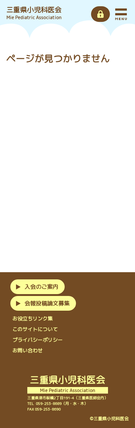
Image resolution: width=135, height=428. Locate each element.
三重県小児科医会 (34, 12)
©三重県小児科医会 (109, 418)
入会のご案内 (41, 287)
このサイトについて (35, 329)
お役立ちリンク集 (33, 318)
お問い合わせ (28, 350)
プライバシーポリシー (38, 339)
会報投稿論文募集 (47, 303)
